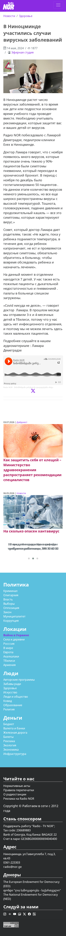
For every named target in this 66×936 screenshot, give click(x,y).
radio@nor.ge (12, 867)
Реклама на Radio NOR (18, 799)
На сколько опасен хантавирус (31, 531)
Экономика (11, 749)
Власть (8, 599)
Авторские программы (19, 680)
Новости (9, 16)
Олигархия (10, 595)
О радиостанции (14, 794)
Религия (9, 709)
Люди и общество (15, 697)
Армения (9, 665)
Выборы (9, 604)
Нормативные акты (16, 786)
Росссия (8, 644)
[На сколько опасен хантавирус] (33, 512)
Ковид (7, 701)
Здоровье (25, 16)
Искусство (10, 692)
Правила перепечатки (18, 790)
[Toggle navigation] (58, 4)
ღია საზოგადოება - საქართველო (37, 890)
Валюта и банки (14, 728)
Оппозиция (11, 608)
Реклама (9, 741)
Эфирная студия (22, 52)
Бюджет (8, 724)
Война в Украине (16, 635)
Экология (9, 745)
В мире (8, 648)
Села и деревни (14, 639)
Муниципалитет (14, 616)
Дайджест (22, 422)
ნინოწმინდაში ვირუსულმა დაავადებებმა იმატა (33, 387)
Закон (7, 612)
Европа (8, 652)
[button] (29, 558)
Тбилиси (9, 661)
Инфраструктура (14, 754)
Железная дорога (15, 732)
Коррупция (11, 621)
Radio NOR (7, 387)
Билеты (8, 737)
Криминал (10, 591)
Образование (12, 705)
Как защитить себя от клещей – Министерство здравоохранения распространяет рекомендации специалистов (32, 470)
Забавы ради (12, 684)
